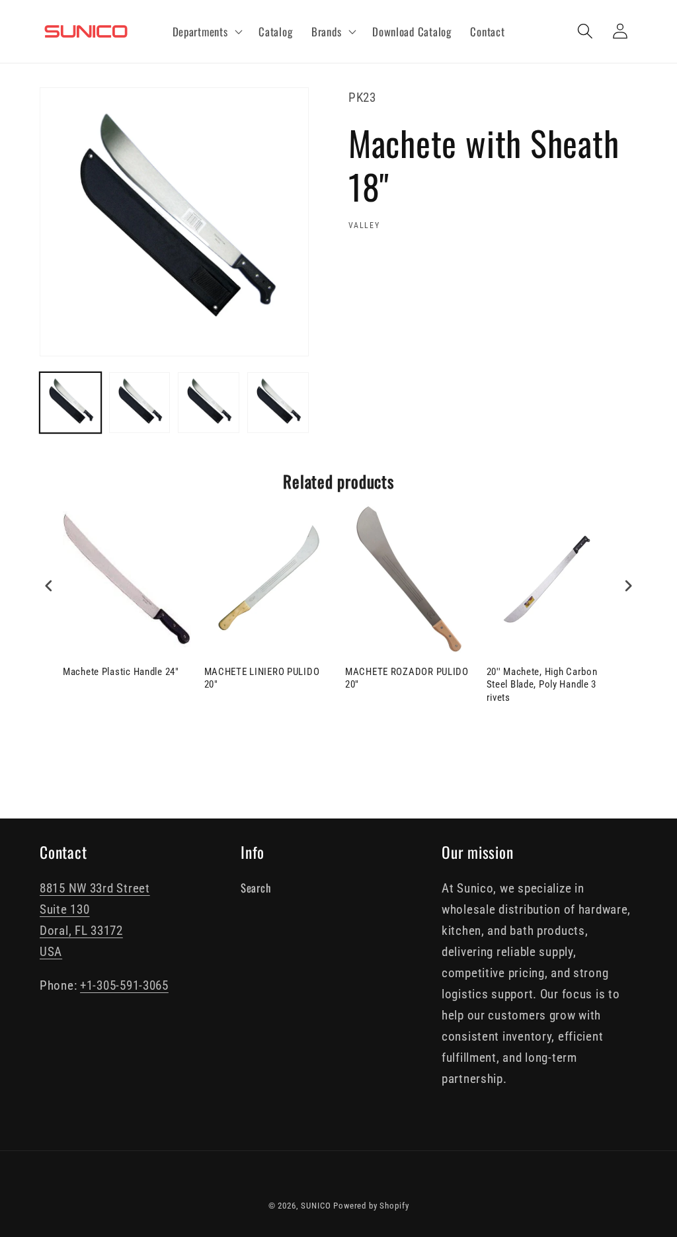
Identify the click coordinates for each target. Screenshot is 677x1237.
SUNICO (316, 1206)
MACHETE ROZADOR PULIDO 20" (407, 678)
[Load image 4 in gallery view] (278, 403)
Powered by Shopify (371, 1206)
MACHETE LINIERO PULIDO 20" (262, 678)
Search (255, 887)
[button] (206, 31)
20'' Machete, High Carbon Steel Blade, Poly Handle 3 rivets (542, 684)
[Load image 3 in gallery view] (208, 403)
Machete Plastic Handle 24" (121, 672)
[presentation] (49, 585)
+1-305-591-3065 (124, 985)
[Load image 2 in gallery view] (140, 403)
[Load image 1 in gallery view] (70, 403)
